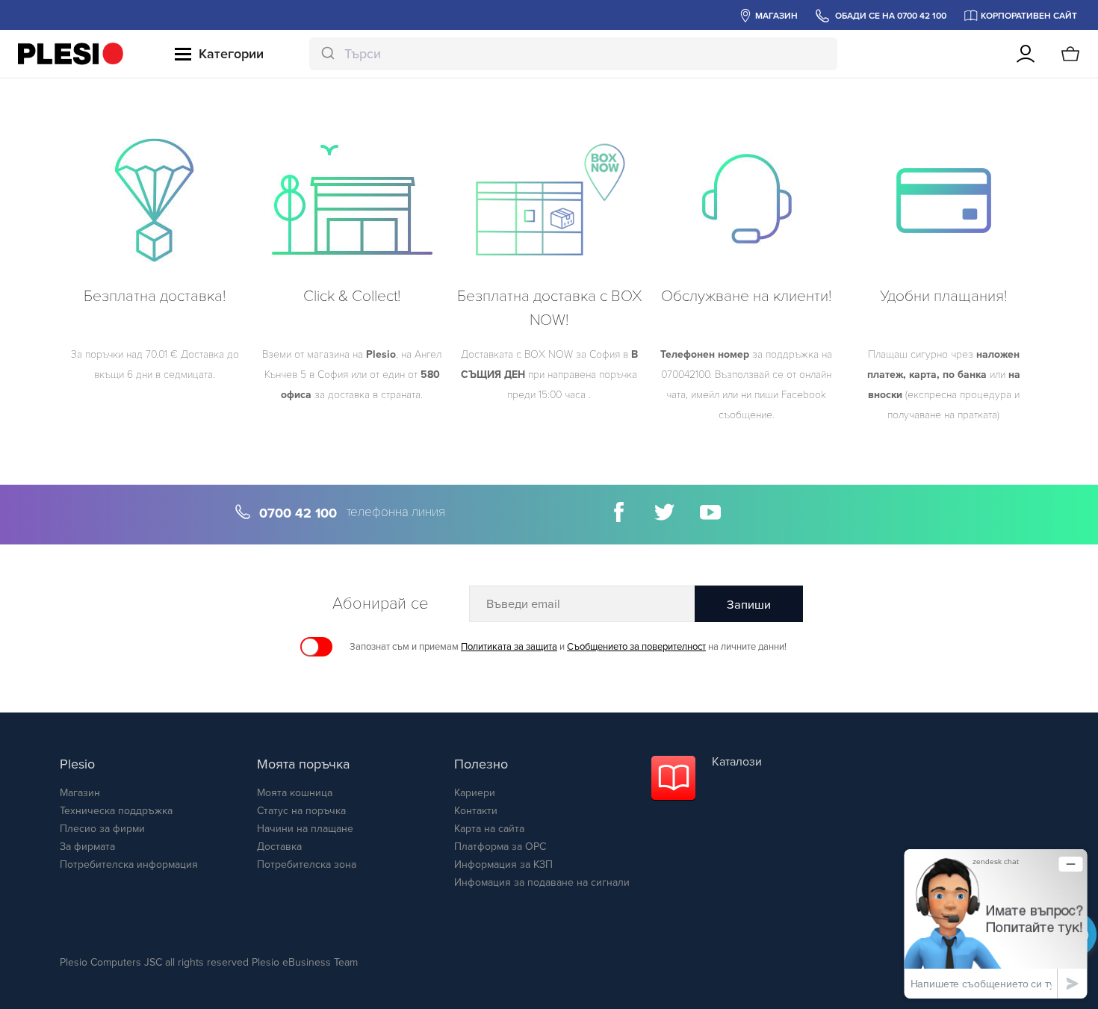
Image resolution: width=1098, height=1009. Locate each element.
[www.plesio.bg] (70, 54)
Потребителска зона (306, 864)
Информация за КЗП (503, 864)
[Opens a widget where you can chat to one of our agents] (996, 923)
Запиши (749, 604)
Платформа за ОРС (500, 846)
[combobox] (573, 53)
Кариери (474, 792)
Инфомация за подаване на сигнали (542, 882)
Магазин (80, 792)
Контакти (475, 810)
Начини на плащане (305, 828)
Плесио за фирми (102, 828)
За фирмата (87, 846)
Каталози (737, 761)
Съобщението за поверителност (636, 647)
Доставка (279, 846)
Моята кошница (294, 792)
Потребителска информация (129, 864)
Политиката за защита (509, 647)
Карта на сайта (489, 828)
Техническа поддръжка (116, 810)
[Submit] (326, 53)
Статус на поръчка (301, 810)
